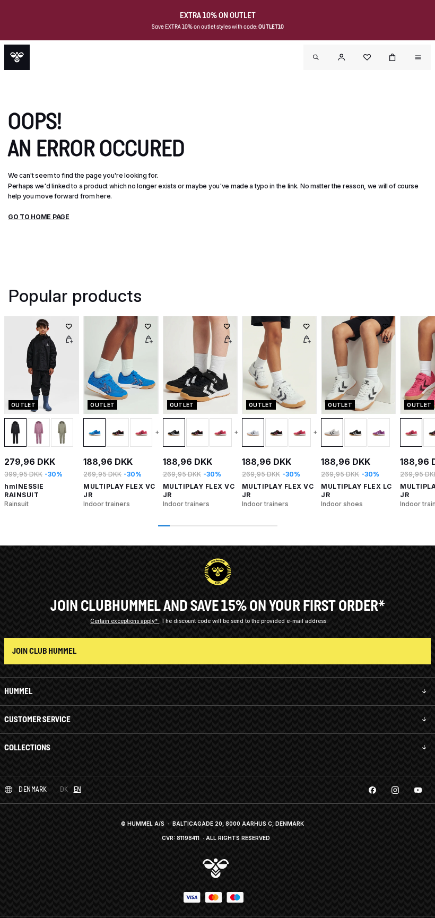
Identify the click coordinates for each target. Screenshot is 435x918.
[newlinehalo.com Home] (17, 57)
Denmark (33, 789)
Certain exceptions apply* (124, 621)
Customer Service (37, 719)
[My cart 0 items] (392, 57)
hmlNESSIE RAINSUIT (24, 490)
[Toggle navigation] (316, 57)
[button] (341, 57)
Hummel (18, 691)
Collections (27, 747)
